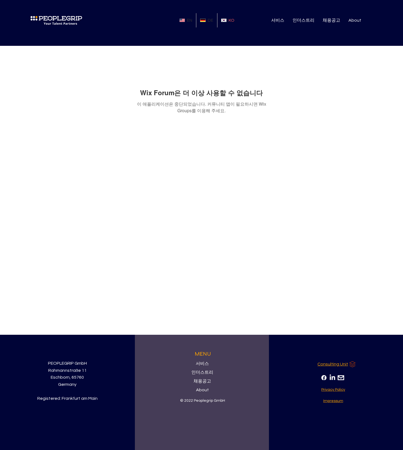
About (202, 390)
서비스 (202, 363)
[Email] (340, 377)
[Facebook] (323, 377)
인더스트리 (202, 372)
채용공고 (202, 381)
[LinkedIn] (332, 377)
